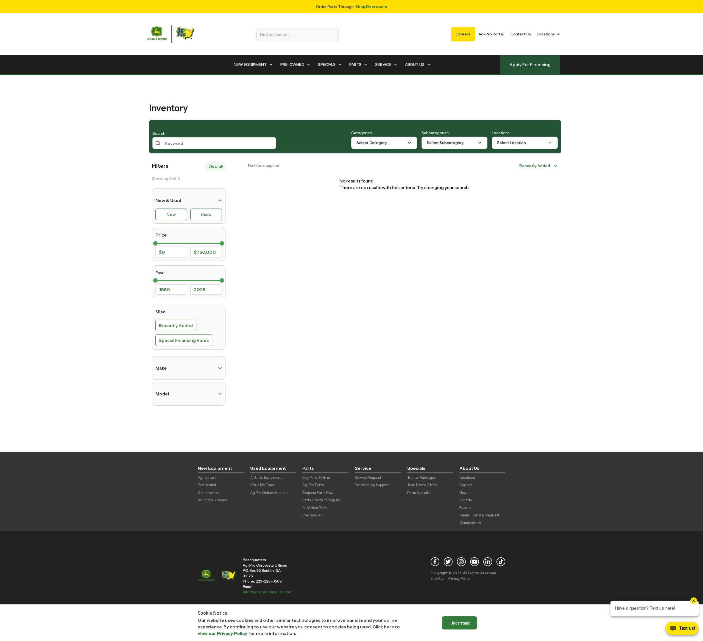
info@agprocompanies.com (267, 592)
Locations (501, 132)
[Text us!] (682, 629)
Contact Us (520, 34)
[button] (547, 34)
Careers (463, 34)
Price (161, 235)
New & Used (168, 200)
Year (160, 272)
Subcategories (435, 132)
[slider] (155, 243)
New (171, 214)
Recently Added (176, 325)
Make (161, 368)
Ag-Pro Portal (491, 34)
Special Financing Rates (184, 340)
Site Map (437, 578)
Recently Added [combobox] (534, 165)
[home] (170, 34)
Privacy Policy (459, 578)
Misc (160, 311)
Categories (361, 132)
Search (158, 133)
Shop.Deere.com (371, 6)
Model (162, 394)
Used (206, 214)
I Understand (459, 623)
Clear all (215, 166)
